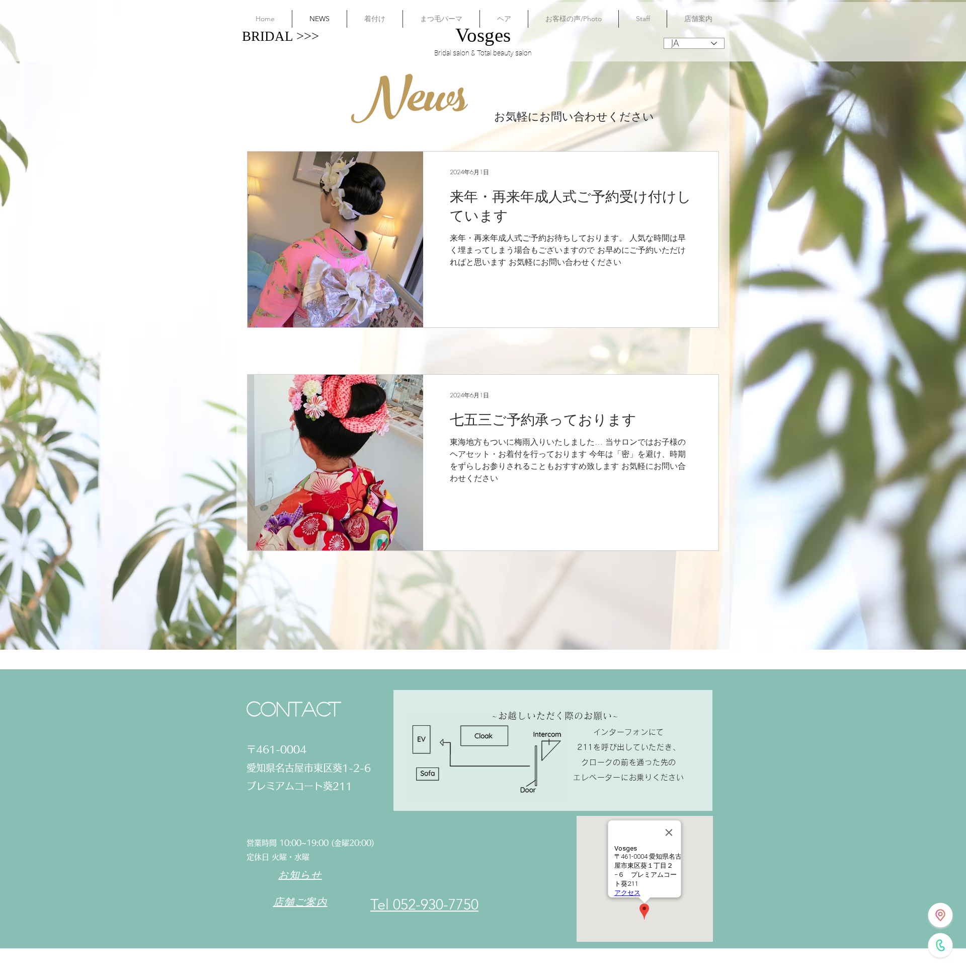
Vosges (483, 35)
